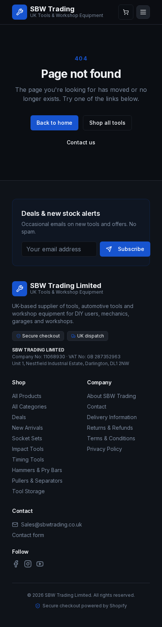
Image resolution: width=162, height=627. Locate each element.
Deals (19, 417)
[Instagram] (28, 564)
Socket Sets (27, 438)
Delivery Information (112, 417)
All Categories (29, 406)
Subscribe (131, 249)
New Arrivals (27, 427)
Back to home (54, 122)
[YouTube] (40, 564)
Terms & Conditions (111, 438)
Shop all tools (107, 122)
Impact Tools (28, 449)
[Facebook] (16, 564)
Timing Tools (28, 459)
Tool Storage (28, 491)
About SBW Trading (111, 396)
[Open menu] (143, 12)
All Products (26, 396)
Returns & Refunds (110, 427)
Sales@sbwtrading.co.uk (51, 524)
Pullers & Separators (37, 480)
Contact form (28, 535)
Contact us (81, 142)
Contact (96, 406)
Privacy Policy (104, 449)
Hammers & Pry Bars (37, 470)
